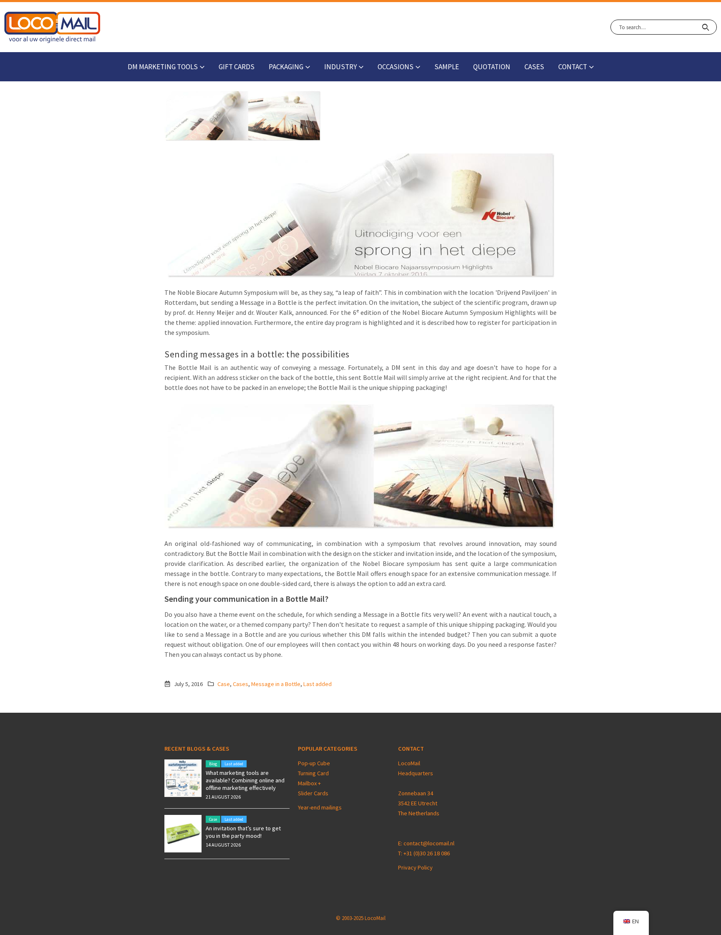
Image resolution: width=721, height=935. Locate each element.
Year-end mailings (320, 807)
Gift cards (237, 66)
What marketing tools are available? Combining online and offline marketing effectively (245, 780)
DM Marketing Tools (163, 66)
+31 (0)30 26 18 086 (426, 853)
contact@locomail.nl (428, 843)
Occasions (395, 66)
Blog (213, 764)
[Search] (705, 27)
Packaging (286, 66)
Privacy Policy (415, 867)
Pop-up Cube (314, 763)
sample (446, 66)
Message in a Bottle (275, 684)
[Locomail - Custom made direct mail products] (52, 27)
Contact (572, 66)
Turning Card (313, 773)
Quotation (491, 66)
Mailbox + (310, 783)
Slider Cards (313, 793)
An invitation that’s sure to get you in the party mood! (243, 831)
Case (223, 684)
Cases (534, 66)
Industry (340, 66)
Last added (317, 684)
